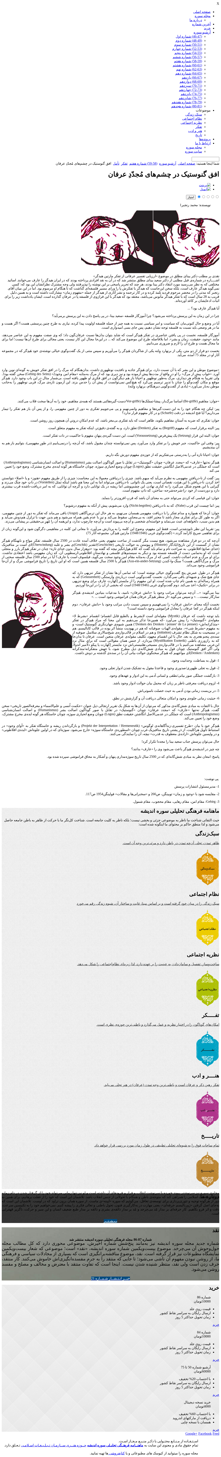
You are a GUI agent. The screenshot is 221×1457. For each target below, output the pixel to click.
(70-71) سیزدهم (191, 86)
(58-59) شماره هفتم (188, 61)
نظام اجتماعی (192, 118)
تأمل (116, 163)
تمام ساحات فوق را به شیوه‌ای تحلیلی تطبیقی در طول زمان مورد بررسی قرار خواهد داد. (156, 1145)
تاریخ (198, 135)
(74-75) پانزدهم (191, 94)
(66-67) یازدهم (192, 77)
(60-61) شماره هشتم (187, 65)
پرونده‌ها (205, 139)
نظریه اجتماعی (191, 122)
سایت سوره (193, 151)
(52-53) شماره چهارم (187, 49)
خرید (207, 28)
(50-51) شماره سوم (188, 44)
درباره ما (195, 20)
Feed (216, 1433)
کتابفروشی (116, 1453)
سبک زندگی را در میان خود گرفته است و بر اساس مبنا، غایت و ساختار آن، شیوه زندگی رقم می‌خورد (148, 903)
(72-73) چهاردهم (190, 90)
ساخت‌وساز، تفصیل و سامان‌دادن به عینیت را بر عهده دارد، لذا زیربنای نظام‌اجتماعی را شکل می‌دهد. (148, 964)
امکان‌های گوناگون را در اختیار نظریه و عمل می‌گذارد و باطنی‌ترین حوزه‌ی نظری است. (157, 1024)
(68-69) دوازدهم (191, 81)
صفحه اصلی (202, 12)
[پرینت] (205, 185)
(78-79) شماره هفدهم (187, 102)
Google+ (191, 1433)
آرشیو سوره (202, 32)
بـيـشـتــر (110, 1221)
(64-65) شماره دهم (188, 73)
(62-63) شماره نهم (189, 69)
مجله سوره (203, 16)
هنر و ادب (195, 131)
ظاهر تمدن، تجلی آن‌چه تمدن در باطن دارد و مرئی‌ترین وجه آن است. (171, 843)
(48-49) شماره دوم (188, 40)
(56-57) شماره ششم (187, 57)
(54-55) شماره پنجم (188, 53)
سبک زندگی (193, 114)
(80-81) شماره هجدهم (186, 106)
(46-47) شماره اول (189, 36)
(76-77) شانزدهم (190, 98)
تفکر (199, 127)
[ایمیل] (205, 189)
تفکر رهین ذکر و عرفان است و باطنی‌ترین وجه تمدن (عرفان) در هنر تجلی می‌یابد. (161, 1085)
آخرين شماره (201, 24)
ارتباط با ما (203, 143)
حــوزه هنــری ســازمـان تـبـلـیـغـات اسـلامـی (53, 1445)
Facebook (205, 1433)
